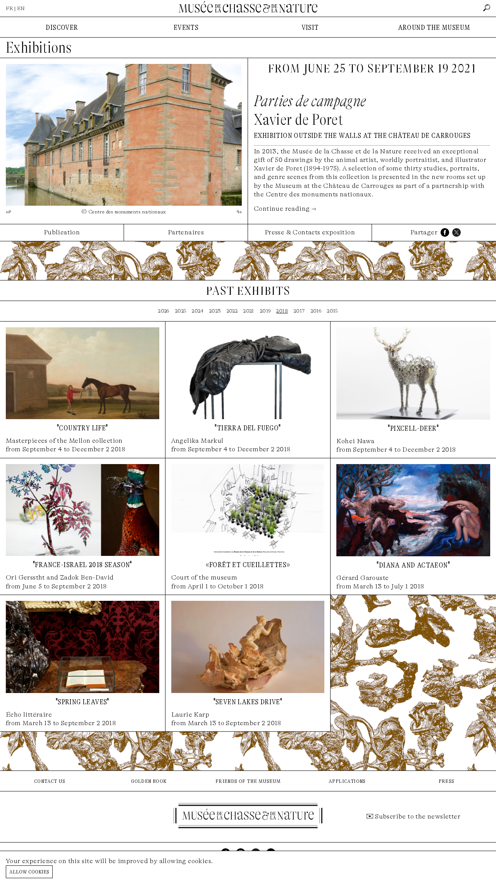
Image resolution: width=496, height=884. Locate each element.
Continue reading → (285, 208)
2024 (197, 311)
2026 (163, 311)
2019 (265, 311)
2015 (332, 311)
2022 (232, 311)
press (447, 780)
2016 (316, 311)
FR (9, 8)
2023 (215, 311)
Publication (62, 232)
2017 (299, 311)
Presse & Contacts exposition (310, 232)
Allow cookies (29, 871)
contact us (49, 780)
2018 (282, 311)
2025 (180, 311)
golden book (148, 780)
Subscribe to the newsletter (417, 816)
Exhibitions (39, 48)
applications (347, 780)
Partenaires (186, 232)
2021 (248, 311)
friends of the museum (248, 780)
